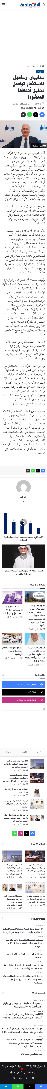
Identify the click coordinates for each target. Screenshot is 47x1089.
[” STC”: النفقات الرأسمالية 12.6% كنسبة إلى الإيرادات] (12, 597)
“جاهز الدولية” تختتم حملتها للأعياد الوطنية (12, 651)
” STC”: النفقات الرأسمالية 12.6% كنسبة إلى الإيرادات (13, 610)
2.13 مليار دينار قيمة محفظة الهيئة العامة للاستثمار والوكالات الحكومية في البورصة (16, 764)
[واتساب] (33, 470)
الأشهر (24, 752)
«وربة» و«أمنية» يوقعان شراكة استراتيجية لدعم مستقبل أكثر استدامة (16, 804)
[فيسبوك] (43, 470)
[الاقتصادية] (30, 5)
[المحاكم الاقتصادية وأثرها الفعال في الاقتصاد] (37, 792)
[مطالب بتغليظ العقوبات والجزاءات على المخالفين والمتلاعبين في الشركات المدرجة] (37, 778)
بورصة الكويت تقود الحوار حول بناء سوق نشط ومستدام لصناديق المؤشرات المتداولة (15, 818)
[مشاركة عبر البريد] (28, 470)
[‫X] (38, 470)
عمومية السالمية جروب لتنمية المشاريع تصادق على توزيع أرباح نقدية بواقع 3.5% (35, 654)
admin (37, 104)
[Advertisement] (23, 37)
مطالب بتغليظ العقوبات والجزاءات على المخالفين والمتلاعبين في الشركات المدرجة (15, 778)
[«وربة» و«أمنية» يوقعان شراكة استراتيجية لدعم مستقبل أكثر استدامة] (37, 804)
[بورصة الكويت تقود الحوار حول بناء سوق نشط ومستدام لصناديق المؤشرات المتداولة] (37, 818)
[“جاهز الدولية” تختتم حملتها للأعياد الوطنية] (12, 639)
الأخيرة (39, 752)
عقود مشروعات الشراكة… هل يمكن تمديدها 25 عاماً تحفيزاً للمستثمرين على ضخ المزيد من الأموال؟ (36, 615)
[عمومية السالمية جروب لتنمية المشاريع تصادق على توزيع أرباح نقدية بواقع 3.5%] (35, 639)
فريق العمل (16, 1072)
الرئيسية (37, 66)
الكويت (28, 66)
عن (25, 1072)
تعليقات (8, 752)
